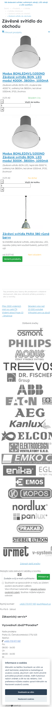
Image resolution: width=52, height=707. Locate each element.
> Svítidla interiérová (15, 11)
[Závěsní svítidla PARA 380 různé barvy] (26, 212)
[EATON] (21, 401)
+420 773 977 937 (28, 604)
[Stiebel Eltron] (30, 540)
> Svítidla (26, 8)
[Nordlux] (30, 505)
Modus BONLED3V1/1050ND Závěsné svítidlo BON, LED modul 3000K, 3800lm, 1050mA (25, 157)
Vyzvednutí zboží (13, 625)
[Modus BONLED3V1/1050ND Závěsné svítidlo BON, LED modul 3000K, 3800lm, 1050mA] (26, 132)
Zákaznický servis (13, 616)
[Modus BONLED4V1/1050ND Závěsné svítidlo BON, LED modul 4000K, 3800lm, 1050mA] (26, 51)
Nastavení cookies (26, 699)
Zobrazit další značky (30, 563)
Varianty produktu (12, 259)
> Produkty (16, 8)
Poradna (31, 625)
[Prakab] (30, 528)
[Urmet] (16, 551)
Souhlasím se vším (26, 692)
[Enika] (19, 470)
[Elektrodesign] (30, 447)
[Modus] (30, 355)
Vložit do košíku (32, 102)
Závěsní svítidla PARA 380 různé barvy (26, 235)
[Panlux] (30, 517)
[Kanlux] (30, 424)
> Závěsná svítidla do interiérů (18, 13)
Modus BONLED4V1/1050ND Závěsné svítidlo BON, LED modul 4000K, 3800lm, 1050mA (25, 77)
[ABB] (30, 390)
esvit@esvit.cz (44, 604)
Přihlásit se (43, 576)
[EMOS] (30, 482)
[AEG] (30, 413)
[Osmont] (30, 332)
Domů (6, 8)
